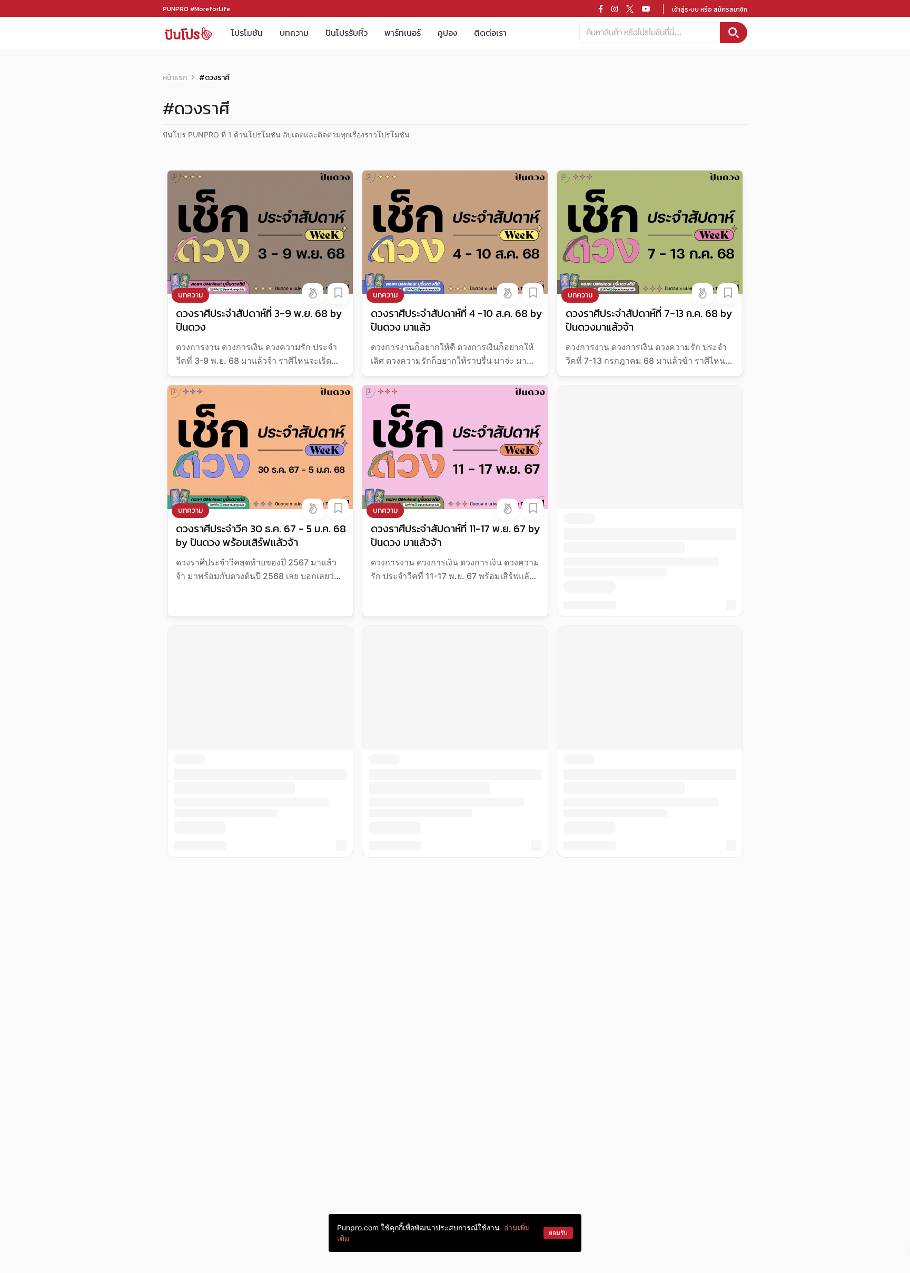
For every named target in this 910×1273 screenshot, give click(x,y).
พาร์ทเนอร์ (402, 32)
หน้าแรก (175, 77)
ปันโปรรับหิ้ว (346, 32)
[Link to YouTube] (646, 9)
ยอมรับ (558, 1233)
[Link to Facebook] (600, 9)
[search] (733, 32)
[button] (312, 293)
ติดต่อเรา (490, 32)
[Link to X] (630, 9)
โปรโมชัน (247, 32)
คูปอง (447, 32)
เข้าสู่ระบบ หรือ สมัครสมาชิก (709, 9)
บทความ (294, 32)
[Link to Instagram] (614, 9)
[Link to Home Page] (188, 33)
